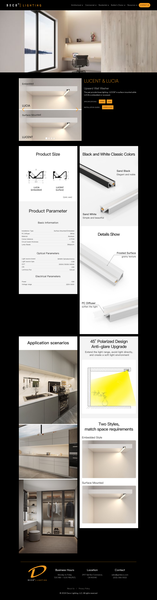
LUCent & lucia (107, 107)
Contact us (144, 5)
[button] (77, 5)
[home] (24, 5)
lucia (109, 101)
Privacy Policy (84, 588)
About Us (70, 588)
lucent (102, 101)
